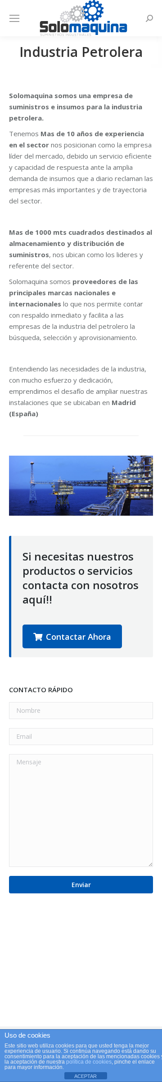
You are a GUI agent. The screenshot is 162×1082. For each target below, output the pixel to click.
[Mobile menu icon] (14, 18)
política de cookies (89, 1062)
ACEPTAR (85, 1076)
